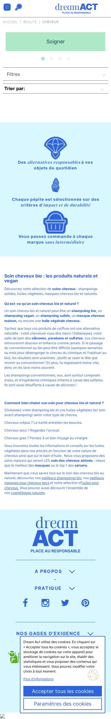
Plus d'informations (38, 679)
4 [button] (68, 59)
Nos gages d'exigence (49, 633)
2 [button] (51, 59)
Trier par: (14, 88)
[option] (55, 41)
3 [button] (60, 59)
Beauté (30, 22)
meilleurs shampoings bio (61, 478)
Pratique (49, 588)
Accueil (10, 22)
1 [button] (43, 59)
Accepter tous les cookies (63, 691)
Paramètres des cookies (62, 704)
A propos (49, 571)
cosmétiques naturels (28, 493)
